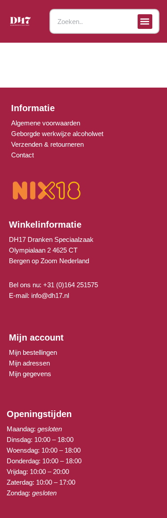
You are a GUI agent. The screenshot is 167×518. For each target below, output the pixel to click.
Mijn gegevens (30, 373)
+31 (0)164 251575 (70, 285)
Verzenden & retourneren (47, 144)
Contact (22, 155)
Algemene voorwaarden (45, 123)
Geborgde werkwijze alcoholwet (57, 133)
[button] (145, 21)
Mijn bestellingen (33, 352)
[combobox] (104, 21)
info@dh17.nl (50, 295)
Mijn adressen (29, 363)
